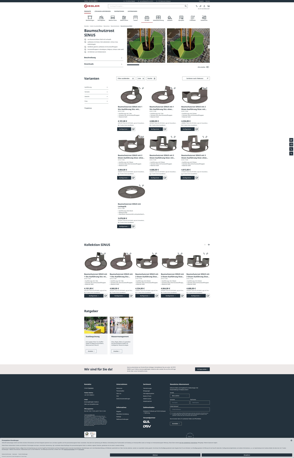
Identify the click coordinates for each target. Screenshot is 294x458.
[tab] (90, 18)
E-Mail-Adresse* (174, 406)
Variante (87, 92)
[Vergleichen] (197, 6)
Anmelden (175, 423)
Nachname (193, 399)
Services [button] (208, 1)
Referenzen (119, 388)
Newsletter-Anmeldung (122, 414)
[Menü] (95, 432)
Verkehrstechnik (147, 401)
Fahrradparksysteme (148, 393)
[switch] (92, 436)
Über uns (118, 393)
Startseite (86, 26)
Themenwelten (120, 391)
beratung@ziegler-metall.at (91, 402)
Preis (86, 101)
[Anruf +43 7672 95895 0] (291, 149)
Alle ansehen (202, 67)
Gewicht (87, 96)
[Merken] (200, 6)
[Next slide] (209, 47)
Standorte (90, 388)
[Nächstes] (208, 244)
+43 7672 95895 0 (89, 395)
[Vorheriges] (205, 244)
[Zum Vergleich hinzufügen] (139, 88)
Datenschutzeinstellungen (123, 398)
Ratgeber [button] (201, 1)
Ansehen (90, 351)
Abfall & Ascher (147, 398)
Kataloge (118, 416)
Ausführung (88, 87)
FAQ (117, 396)
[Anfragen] (133, 129)
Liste (139, 78)
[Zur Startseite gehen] (91, 6)
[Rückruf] (291, 153)
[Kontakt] (291, 140)
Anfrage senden (202, 369)
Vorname (172, 399)
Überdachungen (147, 388)
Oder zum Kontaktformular (91, 404)
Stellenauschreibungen (122, 419)
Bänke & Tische (147, 396)
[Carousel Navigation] (207, 244)
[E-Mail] (291, 144)
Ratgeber (118, 411)
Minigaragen (146, 391)
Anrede (172, 392)
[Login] (204, 6)
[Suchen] (186, 6)
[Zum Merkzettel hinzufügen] (143, 88)
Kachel (150, 78)
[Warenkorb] (208, 6)
